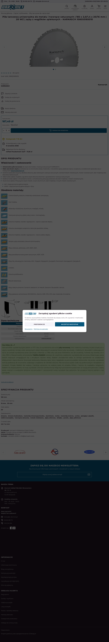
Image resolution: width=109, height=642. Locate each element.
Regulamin (29, 329)
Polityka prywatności (41, 329)
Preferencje (39, 324)
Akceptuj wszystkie (69, 324)
